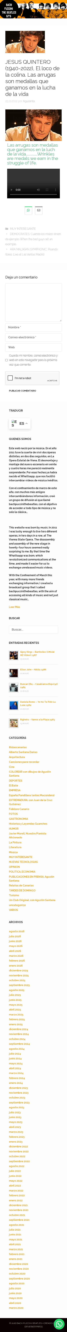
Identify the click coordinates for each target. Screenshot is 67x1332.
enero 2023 (15, 1141)
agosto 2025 (16, 990)
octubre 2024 (17, 1039)
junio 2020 (15, 1293)
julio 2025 (15, 995)
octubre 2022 (17, 1156)
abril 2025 (15, 1009)
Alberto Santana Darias (23, 752)
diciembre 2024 (18, 1029)
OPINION (14, 867)
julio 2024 (15, 1053)
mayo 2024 (16, 1063)
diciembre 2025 (18, 970)
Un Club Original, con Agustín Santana (32, 900)
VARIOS (13, 910)
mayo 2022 (15, 1180)
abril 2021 (15, 1244)
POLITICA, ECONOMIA (22, 871)
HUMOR (13, 828)
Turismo (14, 895)
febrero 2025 (17, 1019)
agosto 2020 (16, 1283)
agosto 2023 (16, 1107)
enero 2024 (16, 1083)
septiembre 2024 (19, 1043)
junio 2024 (15, 1058)
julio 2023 (15, 1112)
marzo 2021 (16, 1249)
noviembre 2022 (19, 1151)
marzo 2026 (16, 955)
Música (13, 852)
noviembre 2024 (19, 1034)
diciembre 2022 (18, 1146)
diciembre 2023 (18, 1088)
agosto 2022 (16, 1166)
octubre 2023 (17, 1097)
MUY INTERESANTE (23, 228)
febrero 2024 (17, 1078)
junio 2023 (15, 1117)
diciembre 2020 (18, 1264)
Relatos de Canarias (21, 885)
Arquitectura (17, 757)
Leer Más (14, 607)
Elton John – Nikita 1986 (33, 669)
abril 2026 (15, 951)
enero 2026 (16, 965)
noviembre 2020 (19, 1268)
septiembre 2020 (19, 1278)
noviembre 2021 (18, 1210)
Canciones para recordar (24, 762)
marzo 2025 (16, 1014)
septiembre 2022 (19, 1161)
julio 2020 (15, 1288)
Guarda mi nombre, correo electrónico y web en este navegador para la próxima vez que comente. (33, 360)
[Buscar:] (33, 629)
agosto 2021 (16, 1224)
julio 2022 (15, 1171)
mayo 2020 (16, 1298)
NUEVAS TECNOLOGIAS (23, 862)
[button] (59, 1324)
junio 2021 (15, 1234)
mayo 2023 (15, 1122)
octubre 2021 (17, 1215)
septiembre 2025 (19, 985)
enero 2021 (15, 1259)
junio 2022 (15, 1176)
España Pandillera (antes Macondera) (31, 795)
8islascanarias (18, 747)
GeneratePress (33, 1326)
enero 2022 (16, 1200)
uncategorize (17, 905)
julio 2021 (15, 1229)
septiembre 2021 (19, 1219)
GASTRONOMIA (18, 818)
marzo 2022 (16, 1190)
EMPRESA (14, 790)
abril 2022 (15, 1185)
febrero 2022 (17, 1195)
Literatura (15, 847)
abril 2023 (15, 1127)
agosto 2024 (16, 1048)
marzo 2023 (16, 1131)
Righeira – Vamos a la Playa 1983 (37, 719)
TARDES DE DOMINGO (22, 890)
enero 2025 (16, 1024)
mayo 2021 (15, 1239)
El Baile (13, 785)
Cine (11, 767)
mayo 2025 (15, 1004)
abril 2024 (15, 1068)
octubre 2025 (17, 980)
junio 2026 (15, 941)
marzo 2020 (16, 1307)
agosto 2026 (16, 931)
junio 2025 (15, 1000)
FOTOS (13, 813)
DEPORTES (15, 780)
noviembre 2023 (18, 1092)
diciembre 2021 (18, 1205)
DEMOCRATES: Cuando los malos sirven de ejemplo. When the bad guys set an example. (33, 239)
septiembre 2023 (19, 1102)
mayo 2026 (16, 946)
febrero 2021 (16, 1254)
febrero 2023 (16, 1136)
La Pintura (15, 842)
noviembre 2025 (19, 975)
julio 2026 (15, 936)
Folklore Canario (19, 809)
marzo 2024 (16, 1073)
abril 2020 (15, 1303)
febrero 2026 (17, 960)
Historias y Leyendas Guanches (28, 823)
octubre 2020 (17, 1273)
